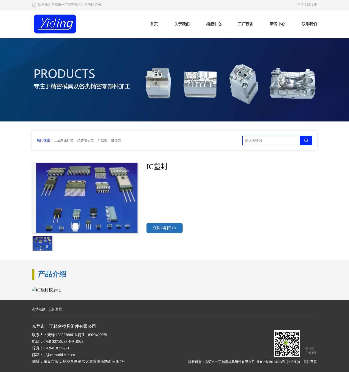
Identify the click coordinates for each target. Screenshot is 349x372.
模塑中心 (214, 24)
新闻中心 (277, 24)
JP (315, 4)
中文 (300, 4)
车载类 (102, 140)
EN (309, 4)
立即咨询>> (164, 228)
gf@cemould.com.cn (59, 355)
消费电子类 (85, 140)
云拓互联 (55, 309)
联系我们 (309, 24)
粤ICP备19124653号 (271, 362)
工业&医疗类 (64, 140)
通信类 (116, 140)
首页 (154, 24)
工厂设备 (245, 24)
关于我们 (182, 24)
